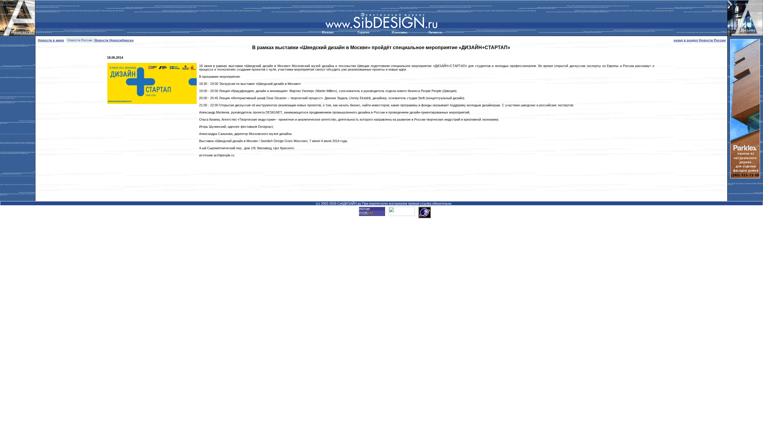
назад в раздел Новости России (700, 40)
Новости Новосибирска (114, 40)
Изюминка (399, 32)
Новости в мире (51, 40)
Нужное (328, 32)
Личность (435, 32)
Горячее (364, 32)
